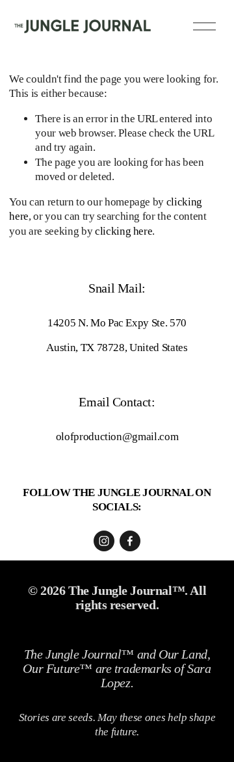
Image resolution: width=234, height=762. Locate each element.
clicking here (124, 231)
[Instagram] (104, 541)
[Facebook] (130, 541)
